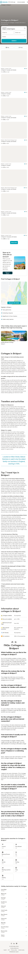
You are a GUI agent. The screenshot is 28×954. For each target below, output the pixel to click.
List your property (21, 2)
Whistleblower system (14, 951)
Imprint (5, 950)
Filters (21, 47)
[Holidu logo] (4, 2)
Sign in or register (7, 273)
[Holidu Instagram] (11, 943)
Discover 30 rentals (14, 303)
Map (8, 47)
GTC (9, 950)
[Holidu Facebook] (16, 943)
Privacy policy (14, 950)
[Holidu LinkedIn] (14, 943)
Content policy (21, 950)
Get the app (12, 2)
